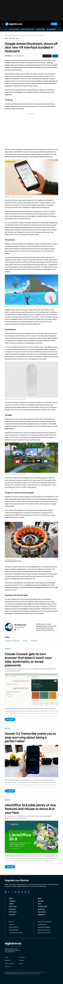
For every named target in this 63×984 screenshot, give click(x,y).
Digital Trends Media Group (14, 973)
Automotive (12, 915)
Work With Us (8, 960)
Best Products (41, 909)
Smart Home (12, 909)
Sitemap (21, 963)
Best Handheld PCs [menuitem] (52, 29)
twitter (18, 629)
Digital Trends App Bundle (44, 932)
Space (39, 904)
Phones (11, 898)
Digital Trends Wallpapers (44, 927)
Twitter (12, 892)
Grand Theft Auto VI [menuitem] (14, 29)
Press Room (21, 960)
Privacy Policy (22, 957)
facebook (15, 629)
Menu (3, 24)
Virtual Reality (33, 640)
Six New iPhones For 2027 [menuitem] (28, 29)
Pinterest (22, 892)
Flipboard (28, 892)
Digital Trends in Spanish (44, 930)
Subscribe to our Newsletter (45, 921)
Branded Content (42, 924)
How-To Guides (42, 912)
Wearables (41, 901)
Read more (10, 719)
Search (60, 24)
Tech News (25, 640)
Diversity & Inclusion (9, 963)
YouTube (15, 892)
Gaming (11, 904)
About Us (11, 921)
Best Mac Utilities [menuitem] (40, 29)
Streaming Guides (42, 906)
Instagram (9, 892)
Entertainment (13, 912)
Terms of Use (7, 966)
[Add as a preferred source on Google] (47, 56)
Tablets (40, 898)
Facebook (5, 892)
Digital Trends (10, 26)
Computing (12, 901)
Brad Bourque (9, 56)
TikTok (19, 892)
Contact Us (12, 924)
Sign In (54, 24)
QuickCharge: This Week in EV (12, 640)
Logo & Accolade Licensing (15, 932)
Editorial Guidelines (14, 930)
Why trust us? (42, 35)
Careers (6, 957)
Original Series (41, 915)
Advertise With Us (13, 927)
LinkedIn (25, 892)
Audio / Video (12, 906)
